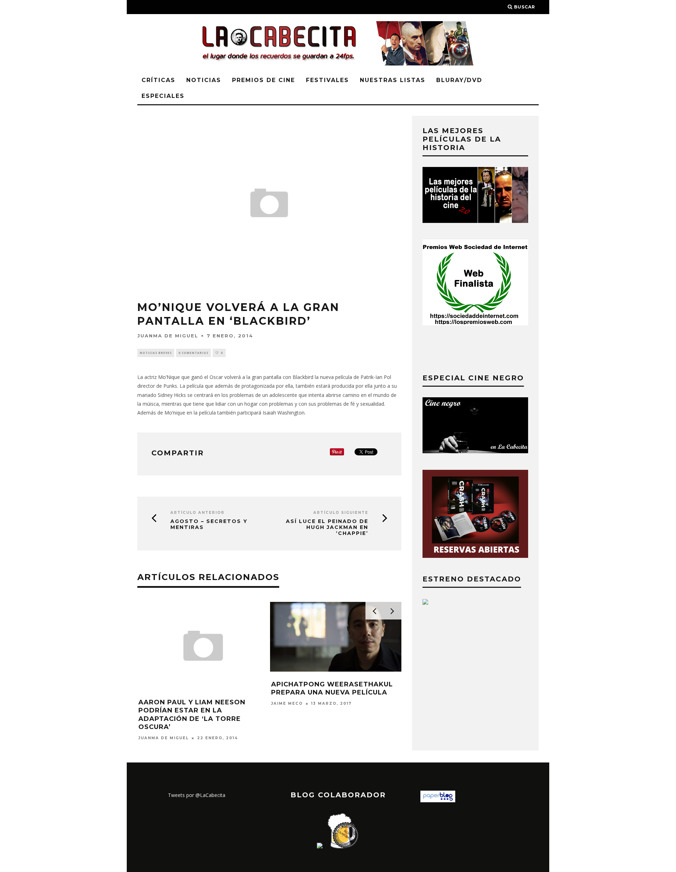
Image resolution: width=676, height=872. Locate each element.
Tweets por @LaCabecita (196, 795)
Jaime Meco (287, 703)
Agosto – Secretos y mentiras (209, 524)
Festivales (327, 80)
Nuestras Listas (392, 80)
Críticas (158, 80)
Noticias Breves (156, 353)
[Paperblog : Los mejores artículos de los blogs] (437, 800)
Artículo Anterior (197, 512)
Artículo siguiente (340, 512)
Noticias (203, 80)
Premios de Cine (263, 80)
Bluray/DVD (459, 80)
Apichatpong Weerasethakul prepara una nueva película (332, 688)
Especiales (163, 96)
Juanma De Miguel (167, 335)
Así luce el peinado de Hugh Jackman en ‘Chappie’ (327, 527)
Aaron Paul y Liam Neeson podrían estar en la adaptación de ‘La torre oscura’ (191, 714)
